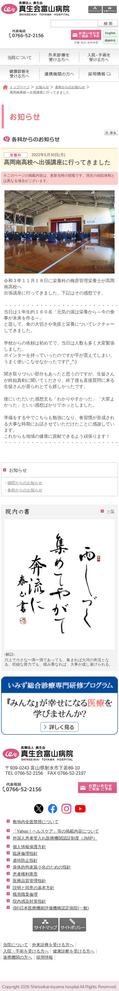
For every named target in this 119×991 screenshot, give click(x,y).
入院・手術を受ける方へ (26, 951)
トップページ (20, 87)
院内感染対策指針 (29, 901)
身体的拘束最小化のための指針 (42, 867)
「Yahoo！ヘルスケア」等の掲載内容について (56, 831)
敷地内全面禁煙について (35, 821)
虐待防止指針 (25, 860)
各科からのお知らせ (70, 87)
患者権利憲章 (25, 874)
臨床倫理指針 (25, 853)
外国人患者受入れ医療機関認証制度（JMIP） (55, 838)
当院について (15, 944)
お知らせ (42, 87)
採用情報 (44, 957)
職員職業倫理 (25, 894)
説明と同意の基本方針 (33, 887)
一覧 (111, 511)
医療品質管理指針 (29, 880)
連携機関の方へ (17, 957)
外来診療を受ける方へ (53, 944)
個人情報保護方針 (29, 846)
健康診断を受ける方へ (73, 951)
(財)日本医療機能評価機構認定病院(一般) (51, 908)
